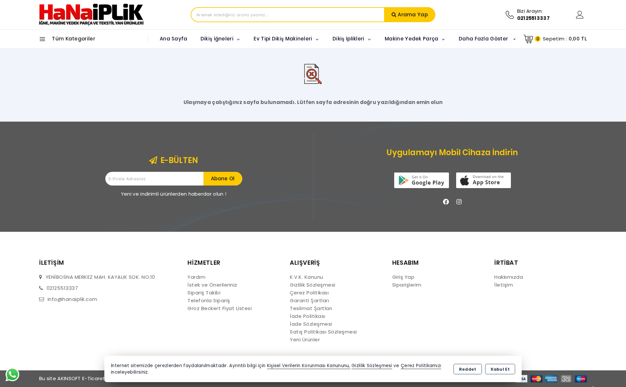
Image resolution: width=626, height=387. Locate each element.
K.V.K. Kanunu (306, 277)
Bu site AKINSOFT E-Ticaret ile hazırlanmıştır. (93, 378)
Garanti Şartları (309, 300)
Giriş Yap (403, 277)
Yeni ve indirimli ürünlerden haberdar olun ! (173, 193)
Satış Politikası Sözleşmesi (323, 331)
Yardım (196, 277)
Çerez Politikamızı (421, 366)
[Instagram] (459, 201)
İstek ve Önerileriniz (212, 284)
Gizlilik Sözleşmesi (312, 284)
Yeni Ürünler (305, 339)
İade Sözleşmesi (311, 323)
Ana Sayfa (173, 38)
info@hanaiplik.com (72, 299)
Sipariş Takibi (203, 292)
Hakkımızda (508, 277)
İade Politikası (307, 316)
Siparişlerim (407, 284)
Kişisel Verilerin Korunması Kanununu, (308, 366)
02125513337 (62, 288)
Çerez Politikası (309, 292)
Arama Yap (413, 14)
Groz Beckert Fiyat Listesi (219, 308)
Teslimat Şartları (311, 308)
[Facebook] (446, 201)
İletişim (503, 284)
